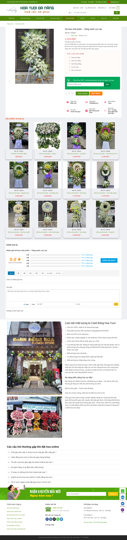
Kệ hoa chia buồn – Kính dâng (76, 193)
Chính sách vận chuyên (14, 518)
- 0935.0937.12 (101, 8)
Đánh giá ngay (109, 260)
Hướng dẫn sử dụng (13, 525)
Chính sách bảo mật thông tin (16, 529)
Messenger (122, 506)
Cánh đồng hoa (55, 537)
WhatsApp (122, 493)
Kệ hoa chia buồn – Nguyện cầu (19, 193)
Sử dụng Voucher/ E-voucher (16, 515)
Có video (49, 273)
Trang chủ (10, 24)
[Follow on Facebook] (47, 519)
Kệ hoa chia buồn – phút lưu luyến (19, 232)
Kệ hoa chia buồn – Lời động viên (47, 193)
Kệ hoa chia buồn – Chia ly (47, 153)
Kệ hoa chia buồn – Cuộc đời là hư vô (105, 153)
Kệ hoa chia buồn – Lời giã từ (76, 153)
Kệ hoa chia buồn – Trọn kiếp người (105, 193)
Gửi (116, 304)
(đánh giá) (74, 35)
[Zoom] (10, 81)
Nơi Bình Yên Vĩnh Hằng (19, 153)
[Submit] (117, 13)
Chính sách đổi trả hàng (14, 522)
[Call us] (57, 519)
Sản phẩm (91, 2)
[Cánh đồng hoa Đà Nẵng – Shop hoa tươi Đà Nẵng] (12, 10)
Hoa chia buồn (19, 24)
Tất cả (11, 273)
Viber (122, 512)
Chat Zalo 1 (122, 499)
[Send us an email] (54, 519)
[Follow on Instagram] (50, 519)
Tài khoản (84, 2)
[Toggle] (9, 452)
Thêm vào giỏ (82, 93)
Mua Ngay (96, 93)
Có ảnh (58, 273)
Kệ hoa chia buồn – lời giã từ (105, 232)
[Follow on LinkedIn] (61, 519)
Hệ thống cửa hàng (100, 2)
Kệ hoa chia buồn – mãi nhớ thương (47, 232)
